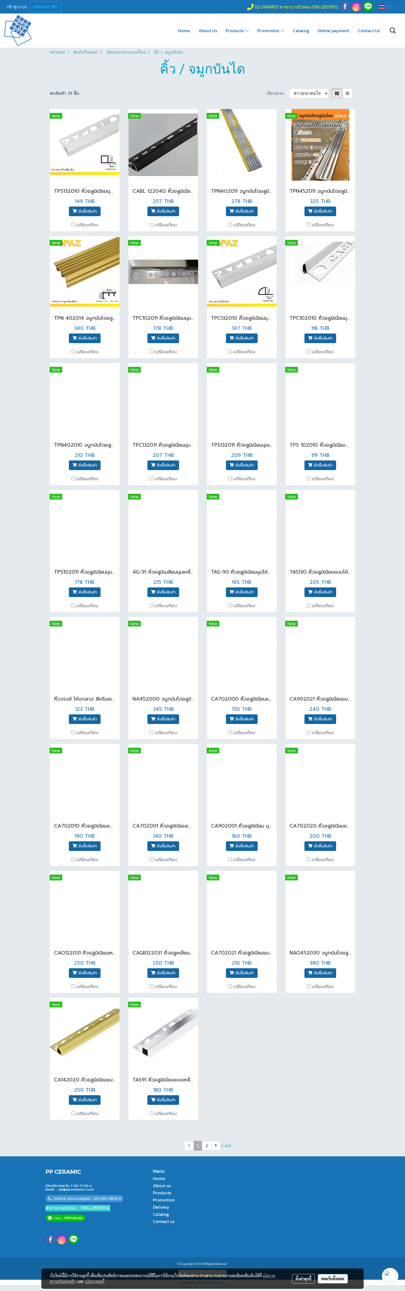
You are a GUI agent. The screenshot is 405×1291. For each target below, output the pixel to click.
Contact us (163, 1221)
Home (184, 30)
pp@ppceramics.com (76, 1189)
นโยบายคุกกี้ (94, 1281)
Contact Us (369, 30)
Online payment (333, 30)
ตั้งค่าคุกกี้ (303, 1278)
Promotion (268, 30)
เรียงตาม (278, 93)
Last (226, 1145)
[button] (393, 30)
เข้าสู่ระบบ (17, 6)
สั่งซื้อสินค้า (87, 211)
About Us (208, 30)
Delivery (161, 1207)
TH (389, 6)
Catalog (301, 30)
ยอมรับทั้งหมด (332, 1278)
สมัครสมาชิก (45, 6)
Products (235, 30)
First (178, 1145)
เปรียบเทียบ (87, 225)
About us (162, 1185)
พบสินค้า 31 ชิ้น (64, 93)
